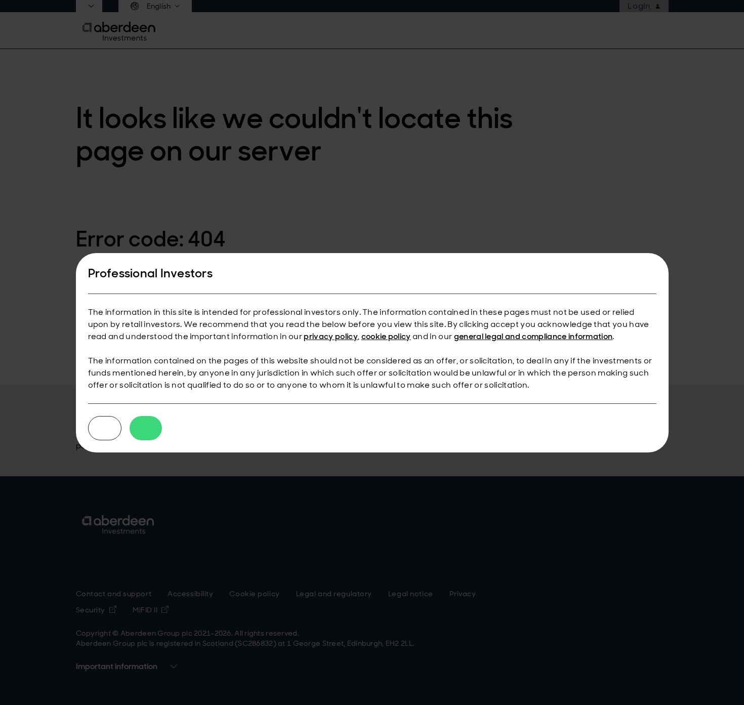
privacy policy (330, 336)
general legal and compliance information (533, 336)
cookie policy (386, 336)
